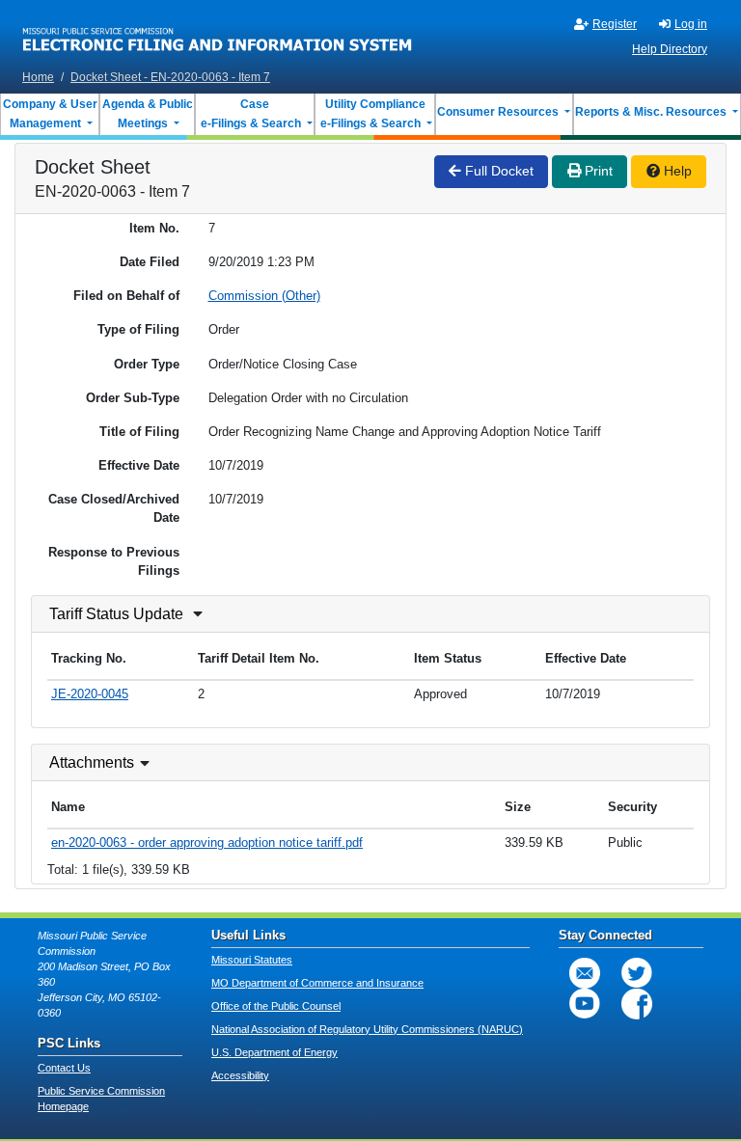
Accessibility (240, 1075)
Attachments (91, 762)
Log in (690, 24)
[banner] (217, 32)
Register (614, 24)
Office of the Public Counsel (276, 1006)
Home (38, 77)
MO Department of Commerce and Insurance (317, 983)
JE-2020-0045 (89, 694)
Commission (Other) (264, 295)
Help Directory (669, 49)
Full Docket (497, 170)
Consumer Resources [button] (499, 112)
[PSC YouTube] (584, 1004)
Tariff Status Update (116, 614)
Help (676, 170)
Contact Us (64, 1067)
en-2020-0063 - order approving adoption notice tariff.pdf (207, 842)
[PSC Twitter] (636, 973)
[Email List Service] (584, 973)
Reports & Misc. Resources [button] (652, 112)
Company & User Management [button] (50, 113)
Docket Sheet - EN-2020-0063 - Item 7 (170, 77)
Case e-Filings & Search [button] (251, 113)
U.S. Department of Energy (274, 1052)
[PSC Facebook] (636, 1004)
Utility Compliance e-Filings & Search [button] (371, 113)
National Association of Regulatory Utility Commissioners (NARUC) (367, 1029)
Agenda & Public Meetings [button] (147, 113)
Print (597, 170)
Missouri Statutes (251, 959)
